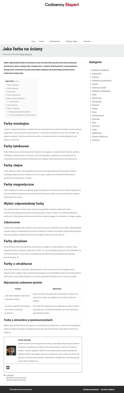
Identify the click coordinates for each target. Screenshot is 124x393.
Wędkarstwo (97, 133)
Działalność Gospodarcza (102, 80)
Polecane (95, 105)
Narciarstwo (96, 101)
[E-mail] (7, 368)
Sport (94, 122)
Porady (41, 41)
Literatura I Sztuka (99, 87)
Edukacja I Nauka (71, 41)
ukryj (16, 81)
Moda (94, 94)
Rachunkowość (55, 41)
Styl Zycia (95, 126)
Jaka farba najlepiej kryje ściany (16, 380)
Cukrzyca (95, 77)
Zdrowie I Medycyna (99, 136)
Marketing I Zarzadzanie (101, 91)
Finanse (95, 84)
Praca (33, 41)
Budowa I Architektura (100, 70)
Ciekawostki (10, 375)
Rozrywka (96, 119)
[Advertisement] (62, 23)
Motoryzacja (97, 98)
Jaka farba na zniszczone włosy (16, 377)
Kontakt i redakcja (107, 389)
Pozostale (87, 41)
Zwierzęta (96, 140)
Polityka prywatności (91, 389)
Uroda (94, 129)
